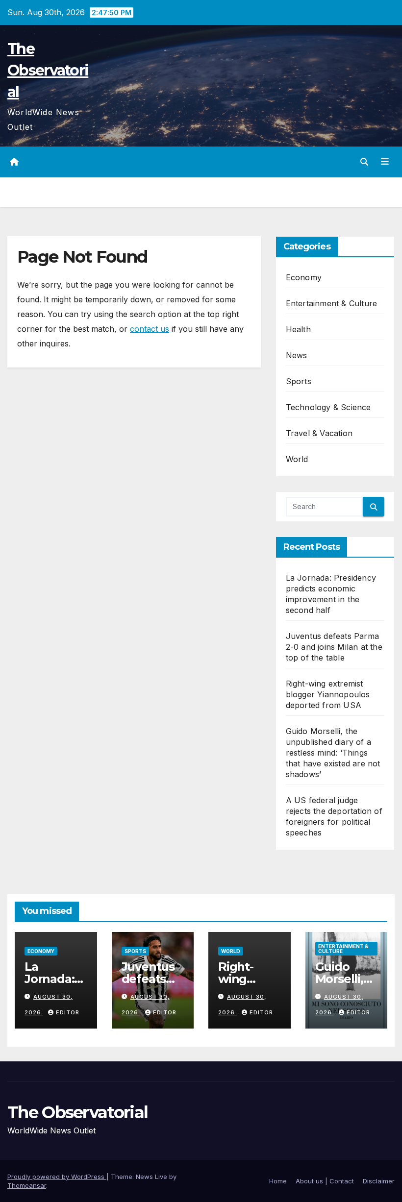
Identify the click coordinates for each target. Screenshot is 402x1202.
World (297, 459)
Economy (304, 277)
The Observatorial (47, 70)
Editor (67, 1012)
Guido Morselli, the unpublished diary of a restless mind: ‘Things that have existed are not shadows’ (333, 752)
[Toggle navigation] (385, 161)
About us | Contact (325, 1181)
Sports (298, 381)
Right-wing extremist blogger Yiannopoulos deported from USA (328, 694)
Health (298, 329)
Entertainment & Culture (331, 303)
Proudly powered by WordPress (56, 1176)
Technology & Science (328, 407)
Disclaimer (379, 1181)
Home (278, 1181)
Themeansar (26, 1185)
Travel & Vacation (319, 433)
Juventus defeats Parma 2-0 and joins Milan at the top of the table (334, 646)
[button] (364, 162)
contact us (149, 329)
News (296, 355)
